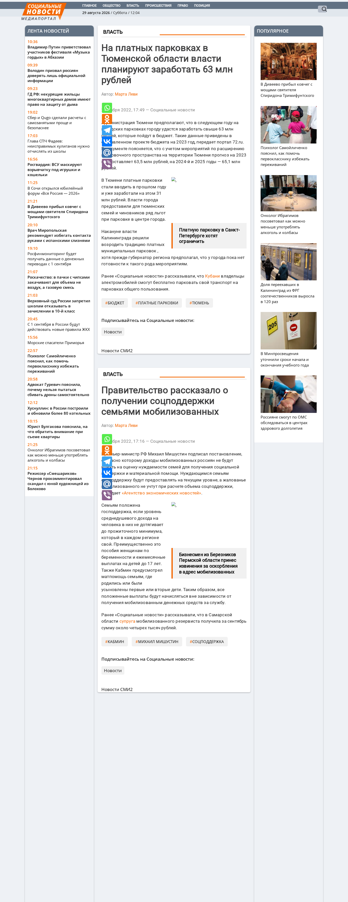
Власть (133, 5)
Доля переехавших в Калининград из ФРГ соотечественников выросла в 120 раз (287, 293)
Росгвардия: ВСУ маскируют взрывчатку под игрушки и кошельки (55, 169)
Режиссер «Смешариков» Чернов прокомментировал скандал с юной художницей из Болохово (58, 481)
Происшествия (158, 5)
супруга (127, 621)
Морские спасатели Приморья (56, 342)
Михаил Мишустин (158, 641)
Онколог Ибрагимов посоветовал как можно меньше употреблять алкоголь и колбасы (59, 455)
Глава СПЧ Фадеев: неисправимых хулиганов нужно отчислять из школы (59, 146)
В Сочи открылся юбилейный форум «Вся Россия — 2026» (55, 191)
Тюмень (200, 302)
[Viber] (107, 164)
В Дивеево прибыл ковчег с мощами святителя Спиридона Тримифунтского (58, 211)
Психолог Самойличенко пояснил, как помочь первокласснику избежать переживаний (53, 363)
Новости (113, 332)
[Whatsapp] (107, 108)
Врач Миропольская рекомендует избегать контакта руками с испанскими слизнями (59, 235)
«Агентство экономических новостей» (161, 492)
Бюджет (116, 302)
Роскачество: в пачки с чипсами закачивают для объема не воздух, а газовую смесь (59, 282)
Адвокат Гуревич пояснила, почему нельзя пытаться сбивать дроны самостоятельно (58, 389)
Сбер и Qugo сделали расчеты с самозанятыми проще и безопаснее (57, 122)
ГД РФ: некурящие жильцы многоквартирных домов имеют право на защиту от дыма (59, 99)
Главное (89, 5)
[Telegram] (107, 130)
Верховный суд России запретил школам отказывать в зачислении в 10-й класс (59, 305)
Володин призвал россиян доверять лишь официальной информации (56, 75)
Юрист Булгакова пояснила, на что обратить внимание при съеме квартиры (58, 431)
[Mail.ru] (107, 153)
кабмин (116, 641)
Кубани (212, 276)
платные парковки (158, 302)
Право (183, 5)
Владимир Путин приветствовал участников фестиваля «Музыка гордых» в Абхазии (59, 52)
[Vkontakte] (107, 141)
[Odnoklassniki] (107, 119)
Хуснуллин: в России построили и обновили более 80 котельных (59, 411)
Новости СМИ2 (117, 351)
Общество (112, 5)
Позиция (202, 5)
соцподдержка (208, 641)
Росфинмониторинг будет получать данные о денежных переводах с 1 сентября (56, 258)
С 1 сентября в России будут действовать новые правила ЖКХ (59, 327)
